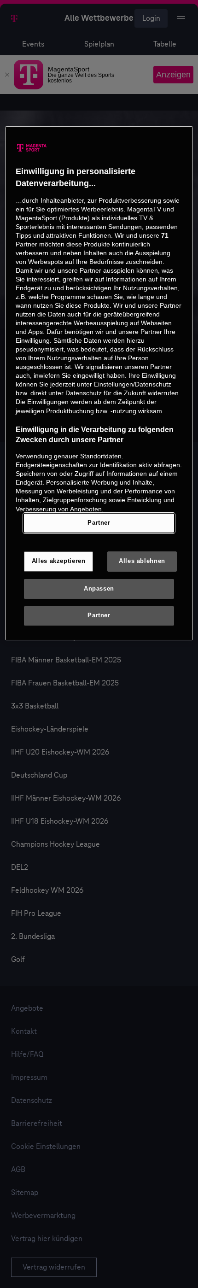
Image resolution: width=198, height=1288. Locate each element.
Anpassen (99, 588)
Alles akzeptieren (59, 561)
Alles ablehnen (142, 561)
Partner (98, 523)
